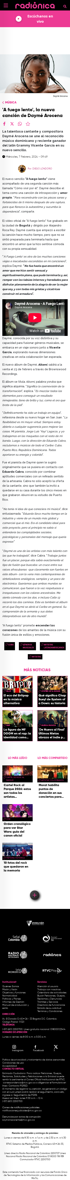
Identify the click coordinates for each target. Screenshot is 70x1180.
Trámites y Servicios (47, 1002)
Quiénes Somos (10, 986)
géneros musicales (28, 646)
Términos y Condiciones (49, 1011)
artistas (36, 656)
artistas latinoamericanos (54, 646)
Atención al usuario (47, 986)
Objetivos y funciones (14, 993)
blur (8, 691)
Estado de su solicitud (49, 1008)
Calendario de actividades (51, 993)
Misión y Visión (9, 989)
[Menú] (5, 5)
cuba (11, 644)
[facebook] (4, 124)
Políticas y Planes (11, 999)
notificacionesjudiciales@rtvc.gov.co (22, 1111)
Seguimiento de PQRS (25, 1095)
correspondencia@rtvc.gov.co (19, 1083)
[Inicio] (35, 4)
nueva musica (48, 725)
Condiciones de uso (13, 1063)
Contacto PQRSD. (18, 1086)
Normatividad (9, 996)
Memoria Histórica (15, 858)
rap (8, 725)
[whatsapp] (20, 124)
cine (8, 819)
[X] (12, 124)
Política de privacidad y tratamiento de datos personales (33, 1060)
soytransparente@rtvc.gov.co (18, 1120)
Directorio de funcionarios (51, 1005)
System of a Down (50, 691)
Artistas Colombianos (52, 780)
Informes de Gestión (13, 1002)
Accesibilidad (10, 1066)
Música (11, 102)
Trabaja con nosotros (49, 989)
